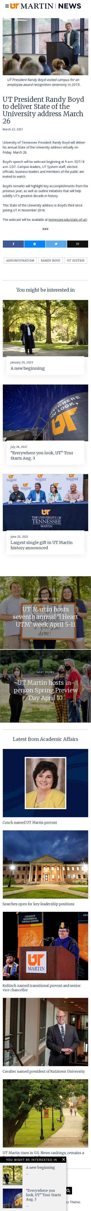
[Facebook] (13, 244)
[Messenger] (34, 244)
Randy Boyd (50, 260)
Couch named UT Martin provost (30, 822)
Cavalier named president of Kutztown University (44, 1071)
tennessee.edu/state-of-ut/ (68, 220)
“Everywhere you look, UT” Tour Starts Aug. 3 (43, 1194)
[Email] (77, 244)
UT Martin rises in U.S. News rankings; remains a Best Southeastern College (43, 1155)
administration (20, 260)
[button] (68, 1190)
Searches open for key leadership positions (38, 904)
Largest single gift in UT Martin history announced (42, 545)
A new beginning (28, 368)
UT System (76, 260)
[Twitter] (56, 244)
